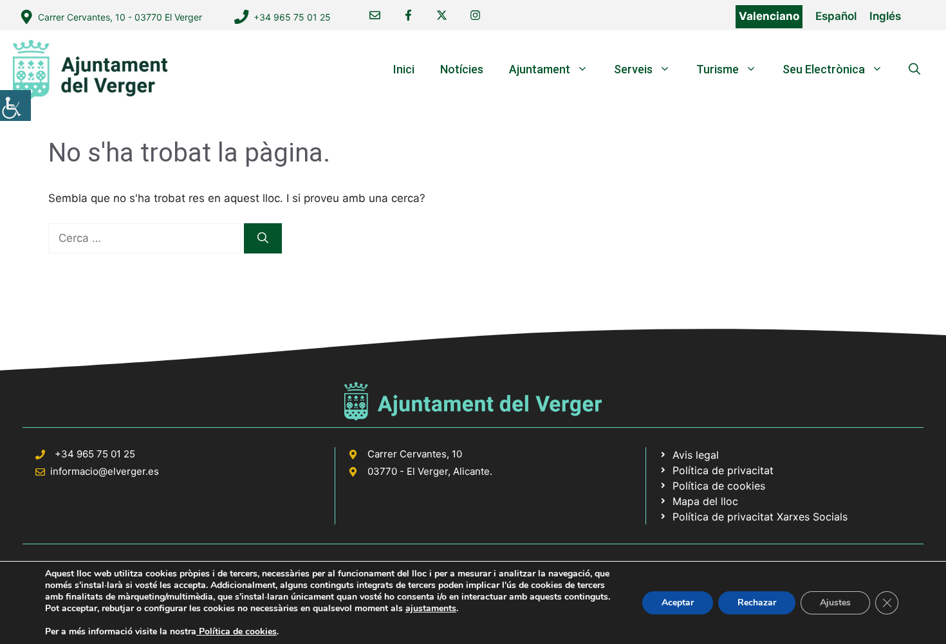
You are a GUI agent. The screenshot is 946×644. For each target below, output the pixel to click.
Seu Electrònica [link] (824, 69)
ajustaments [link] (430, 608)
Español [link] (836, 16)
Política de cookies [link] (236, 631)
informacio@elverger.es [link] (104, 471)
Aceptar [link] (678, 602)
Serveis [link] (633, 69)
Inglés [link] (885, 16)
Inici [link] (403, 69)
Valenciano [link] (769, 16)
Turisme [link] (717, 69)
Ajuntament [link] (539, 69)
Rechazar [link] (756, 602)
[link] (15, 105)
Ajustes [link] (835, 602)
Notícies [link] (461, 69)
